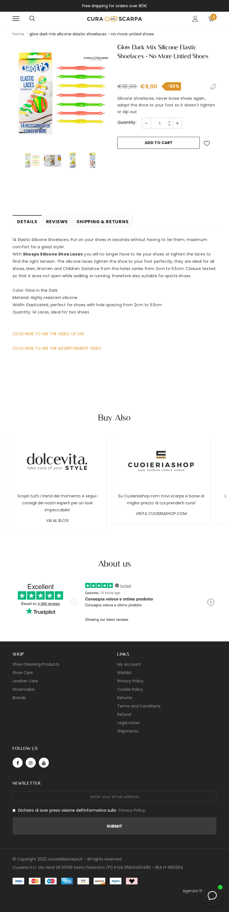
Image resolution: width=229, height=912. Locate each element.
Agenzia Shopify (198, 891)
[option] (62, 94)
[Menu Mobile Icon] (16, 18)
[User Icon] (195, 19)
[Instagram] (31, 763)
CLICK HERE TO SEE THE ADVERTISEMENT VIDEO (57, 348)
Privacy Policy (132, 810)
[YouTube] (44, 763)
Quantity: (126, 122)
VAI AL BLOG (57, 520)
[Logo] (114, 18)
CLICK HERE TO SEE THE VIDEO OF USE (48, 334)
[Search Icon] (32, 18)
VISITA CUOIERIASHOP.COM (161, 513)
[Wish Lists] (207, 143)
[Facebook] (18, 763)
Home (18, 34)
